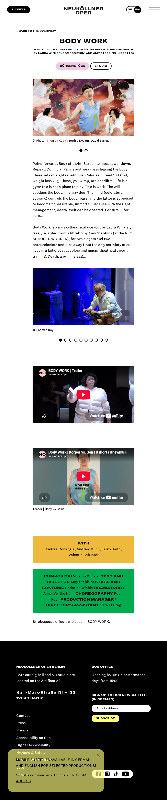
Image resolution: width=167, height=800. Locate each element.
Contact (23, 716)
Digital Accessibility (33, 745)
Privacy (22, 730)
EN (137, 9)
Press (21, 723)
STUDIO (100, 65)
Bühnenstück (72, 65)
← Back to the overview (36, 31)
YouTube (125, 774)
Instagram (107, 774)
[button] (38, 107)
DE (130, 9)
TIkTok (116, 774)
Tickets (18, 9)
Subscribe (105, 718)
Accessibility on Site (33, 738)
